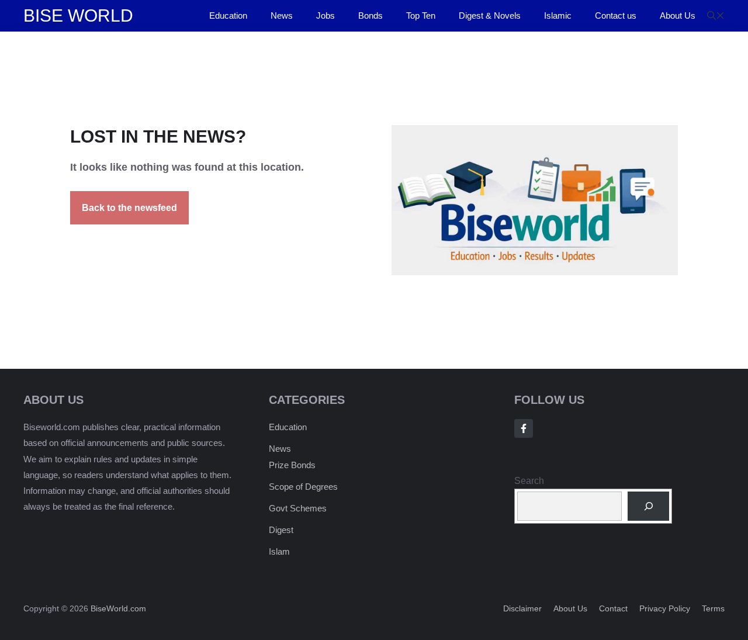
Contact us (615, 15)
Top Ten (420, 15)
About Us (677, 15)
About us (570, 608)
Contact (613, 608)
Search (529, 481)
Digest (281, 530)
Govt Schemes (298, 508)
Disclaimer (522, 608)
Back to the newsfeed (129, 208)
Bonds (370, 15)
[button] (716, 16)
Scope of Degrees (303, 487)
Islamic (558, 15)
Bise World (78, 15)
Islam (279, 551)
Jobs (325, 15)
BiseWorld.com (118, 608)
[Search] (648, 506)
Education (228, 15)
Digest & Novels (490, 15)
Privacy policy (664, 608)
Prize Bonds (292, 465)
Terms (713, 608)
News (282, 15)
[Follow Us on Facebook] (523, 428)
